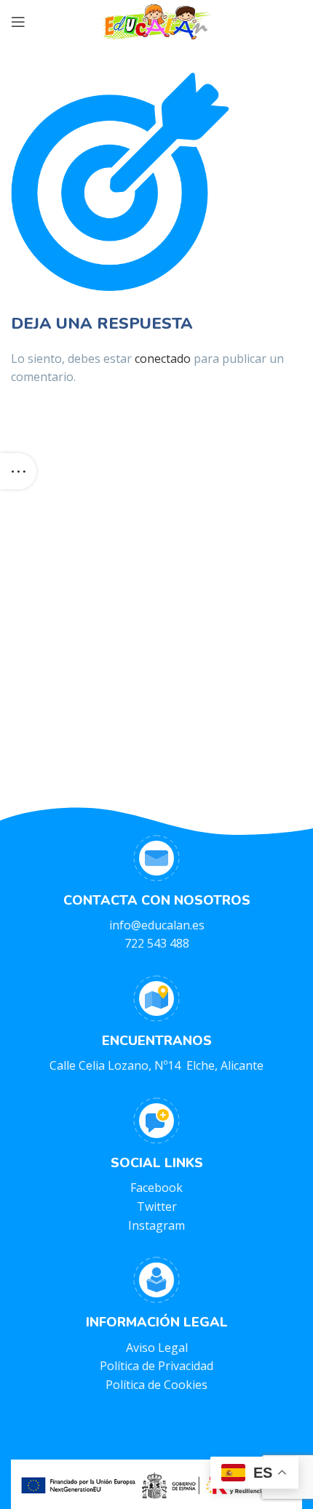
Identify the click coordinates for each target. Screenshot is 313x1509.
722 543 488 (156, 943)
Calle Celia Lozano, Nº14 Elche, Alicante (156, 1065)
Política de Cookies (156, 1385)
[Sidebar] (18, 471)
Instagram (156, 1225)
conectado (163, 359)
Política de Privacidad (156, 1366)
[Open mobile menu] (18, 21)
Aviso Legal (157, 1348)
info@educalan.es (157, 925)
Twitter (157, 1206)
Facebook (156, 1188)
